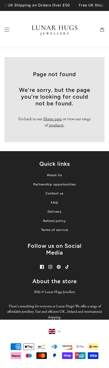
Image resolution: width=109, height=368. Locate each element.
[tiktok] (67, 267)
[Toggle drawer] (6, 29)
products (56, 125)
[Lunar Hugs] (54, 29)
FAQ (54, 203)
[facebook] (42, 267)
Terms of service (54, 230)
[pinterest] (59, 267)
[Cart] (102, 29)
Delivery (54, 211)
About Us (54, 175)
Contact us (54, 193)
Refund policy (54, 221)
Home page (52, 118)
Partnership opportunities (54, 184)
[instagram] (50, 267)
